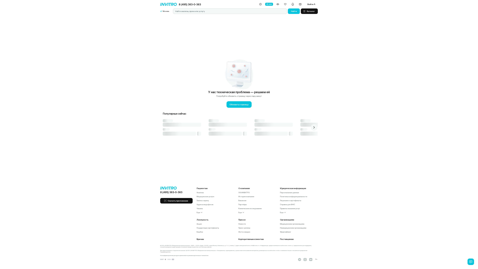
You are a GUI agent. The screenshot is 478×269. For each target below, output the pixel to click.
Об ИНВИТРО (244, 192)
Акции (199, 224)
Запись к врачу (203, 200)
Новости (242, 224)
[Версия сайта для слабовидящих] (278, 4)
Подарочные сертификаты (208, 228)
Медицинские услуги (205, 196)
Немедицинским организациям (293, 228)
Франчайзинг (285, 232)
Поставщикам (287, 239)
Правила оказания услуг (290, 208)
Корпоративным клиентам (251, 239)
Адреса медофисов (205, 204)
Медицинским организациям (292, 224)
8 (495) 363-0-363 (190, 4)
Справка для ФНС (287, 204)
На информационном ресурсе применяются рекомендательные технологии (184, 255)
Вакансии (242, 200)
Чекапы (200, 208)
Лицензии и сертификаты (290, 200)
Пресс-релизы (244, 228)
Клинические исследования (250, 208)
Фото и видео (244, 232)
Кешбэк (200, 232)
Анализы (200, 192)
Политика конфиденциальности (293, 196)
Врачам (200, 239)
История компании (246, 196)
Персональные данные (289, 192)
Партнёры (242, 204)
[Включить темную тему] (260, 4)
